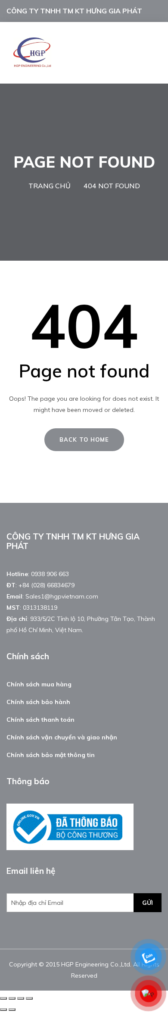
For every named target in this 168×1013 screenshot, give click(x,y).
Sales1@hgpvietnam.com (61, 596)
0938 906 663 (50, 574)
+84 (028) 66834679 (47, 585)
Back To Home (84, 439)
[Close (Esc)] (3, 998)
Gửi (147, 903)
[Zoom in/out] (29, 998)
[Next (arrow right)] (12, 1009)
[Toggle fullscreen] (20, 998)
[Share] (12, 998)
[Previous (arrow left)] (3, 1009)
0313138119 (40, 607)
